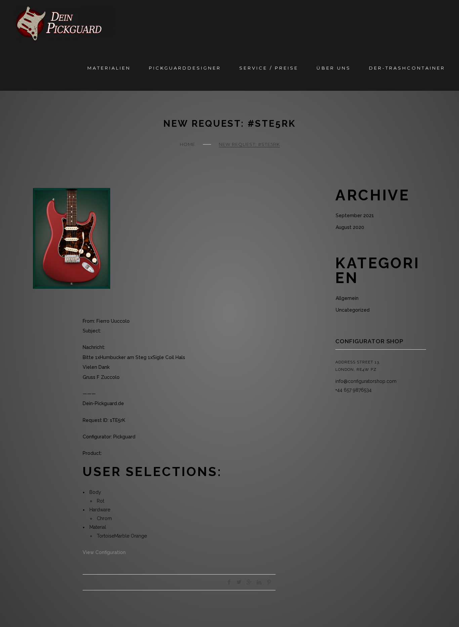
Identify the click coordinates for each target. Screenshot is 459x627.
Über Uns (333, 68)
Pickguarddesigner (185, 68)
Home (187, 144)
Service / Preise (268, 68)
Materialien (109, 68)
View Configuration (104, 552)
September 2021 (355, 215)
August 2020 (350, 227)
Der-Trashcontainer (407, 68)
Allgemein (347, 298)
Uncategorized (353, 310)
